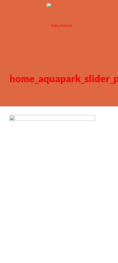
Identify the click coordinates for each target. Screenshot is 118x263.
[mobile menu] (110, 11)
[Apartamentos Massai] (59, 25)
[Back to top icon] (106, 131)
